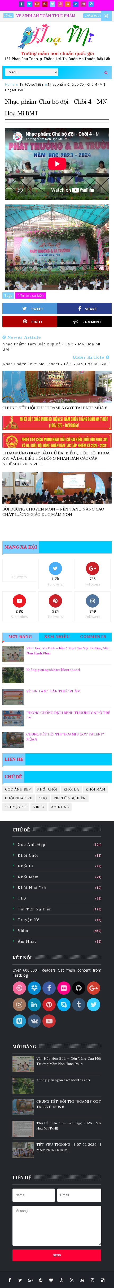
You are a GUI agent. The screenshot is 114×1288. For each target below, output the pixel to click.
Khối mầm (95, 789)
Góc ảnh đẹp (18, 789)
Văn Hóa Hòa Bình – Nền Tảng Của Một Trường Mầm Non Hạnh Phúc (68, 650)
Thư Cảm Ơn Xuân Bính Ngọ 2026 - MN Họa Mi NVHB (68, 1125)
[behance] (75, 4)
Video (39, 807)
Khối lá (72, 789)
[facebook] (21, 4)
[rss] (68, 4)
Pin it (37, 322)
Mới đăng (20, 637)
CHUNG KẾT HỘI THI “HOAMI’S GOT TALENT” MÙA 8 (54, 407)
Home (10, 84)
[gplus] (37, 4)
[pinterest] (44, 4)
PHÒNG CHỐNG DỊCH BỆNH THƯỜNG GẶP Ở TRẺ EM (68, 715)
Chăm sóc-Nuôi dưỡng (89, 16)
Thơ (43, 798)
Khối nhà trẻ (18, 798)
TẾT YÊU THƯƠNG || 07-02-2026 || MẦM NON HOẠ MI (68, 1147)
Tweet (37, 309)
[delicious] (91, 4)
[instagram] (83, 4)
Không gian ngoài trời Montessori (53, 670)
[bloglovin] (52, 4)
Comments (93, 637)
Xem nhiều (57, 637)
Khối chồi (47, 789)
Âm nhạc (60, 807)
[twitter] (29, 4)
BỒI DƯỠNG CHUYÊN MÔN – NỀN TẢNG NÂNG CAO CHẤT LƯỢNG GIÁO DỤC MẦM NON (53, 512)
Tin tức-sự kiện (31, 84)
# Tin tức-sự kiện (30, 295)
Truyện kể (16, 807)
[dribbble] (60, 4)
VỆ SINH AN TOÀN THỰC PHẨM (33, 16)
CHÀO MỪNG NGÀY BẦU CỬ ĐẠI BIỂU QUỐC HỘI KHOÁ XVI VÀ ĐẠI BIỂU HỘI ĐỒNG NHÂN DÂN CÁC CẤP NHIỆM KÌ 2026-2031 (56, 458)
